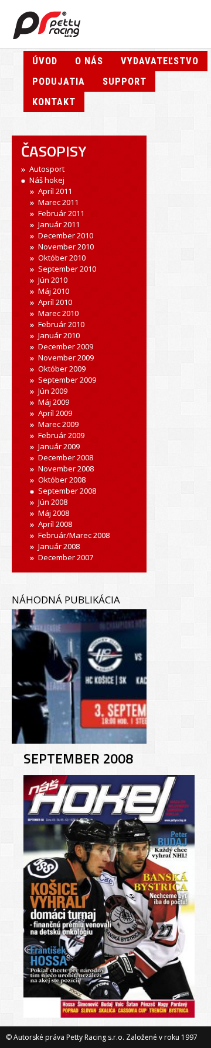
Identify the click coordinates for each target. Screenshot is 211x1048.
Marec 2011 (58, 202)
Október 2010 (62, 257)
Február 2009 (61, 435)
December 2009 (65, 346)
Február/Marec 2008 (74, 535)
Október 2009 (62, 368)
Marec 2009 (58, 424)
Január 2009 (59, 446)
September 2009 (67, 379)
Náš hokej (46, 180)
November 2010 (66, 246)
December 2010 (65, 235)
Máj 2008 (53, 513)
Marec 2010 (58, 313)
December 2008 (65, 457)
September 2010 (67, 268)
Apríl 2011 (55, 191)
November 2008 (66, 468)
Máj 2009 (53, 402)
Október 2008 (62, 479)
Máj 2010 (53, 291)
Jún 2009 (52, 391)
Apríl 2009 (55, 413)
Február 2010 (61, 324)
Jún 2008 (52, 502)
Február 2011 (61, 213)
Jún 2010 (52, 280)
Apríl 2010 (55, 302)
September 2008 (67, 490)
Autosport (46, 169)
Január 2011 (59, 224)
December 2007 (65, 557)
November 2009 (66, 357)
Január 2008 (59, 546)
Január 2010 (59, 335)
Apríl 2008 (55, 524)
